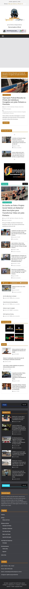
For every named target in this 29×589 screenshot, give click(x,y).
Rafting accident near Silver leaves (18, 287)
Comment (24, 283)
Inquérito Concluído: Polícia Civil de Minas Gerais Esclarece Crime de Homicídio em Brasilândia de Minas (19, 376)
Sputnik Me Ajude (7, 537)
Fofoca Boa (5, 548)
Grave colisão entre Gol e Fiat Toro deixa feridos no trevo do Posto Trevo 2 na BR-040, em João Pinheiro (18, 140)
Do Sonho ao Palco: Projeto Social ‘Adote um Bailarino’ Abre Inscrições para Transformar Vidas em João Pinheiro (13, 210)
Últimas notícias (5, 523)
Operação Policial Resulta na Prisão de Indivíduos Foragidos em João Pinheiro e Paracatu (14, 101)
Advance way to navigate (9, 308)
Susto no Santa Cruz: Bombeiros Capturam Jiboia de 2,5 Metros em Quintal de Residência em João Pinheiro (19, 428)
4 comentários (15, 239)
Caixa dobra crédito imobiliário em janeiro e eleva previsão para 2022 (13, 366)
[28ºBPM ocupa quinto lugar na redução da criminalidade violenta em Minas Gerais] (6, 454)
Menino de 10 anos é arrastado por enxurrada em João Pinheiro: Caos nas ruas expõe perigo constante (19, 463)
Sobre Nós (3, 555)
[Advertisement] (14, 52)
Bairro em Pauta (6, 534)
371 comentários (15, 310)
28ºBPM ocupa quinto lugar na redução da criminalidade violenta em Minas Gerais (19, 453)
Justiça (2, 517)
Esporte (4, 551)
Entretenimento (5, 546)
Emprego (5, 543)
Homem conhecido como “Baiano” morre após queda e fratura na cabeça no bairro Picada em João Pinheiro (18, 153)
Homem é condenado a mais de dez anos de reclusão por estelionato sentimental (13, 358)
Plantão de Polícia (6, 94)
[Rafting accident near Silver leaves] (6, 288)
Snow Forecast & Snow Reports (10, 302)
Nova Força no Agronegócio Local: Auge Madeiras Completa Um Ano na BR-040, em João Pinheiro (18, 271)
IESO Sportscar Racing (8, 314)
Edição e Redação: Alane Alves (18, 106)
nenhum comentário (17, 146)
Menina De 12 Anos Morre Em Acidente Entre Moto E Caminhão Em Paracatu (18, 418)
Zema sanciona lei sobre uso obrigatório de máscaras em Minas (19, 351)
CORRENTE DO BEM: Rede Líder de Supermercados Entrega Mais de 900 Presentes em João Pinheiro (18, 233)
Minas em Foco (6, 520)
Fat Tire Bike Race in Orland (9, 296)
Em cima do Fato (6, 531)
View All (25, 184)
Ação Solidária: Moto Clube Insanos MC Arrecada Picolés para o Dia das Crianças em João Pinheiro (19, 245)
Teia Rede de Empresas (7, 202)
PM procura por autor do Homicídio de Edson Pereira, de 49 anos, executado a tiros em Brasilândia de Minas (19, 474)
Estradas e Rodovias (7, 528)
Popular (6, 283)
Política (3, 514)
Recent (15, 283)
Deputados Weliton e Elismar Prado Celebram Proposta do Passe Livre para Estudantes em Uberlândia (19, 387)
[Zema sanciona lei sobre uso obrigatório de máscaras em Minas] (6, 352)
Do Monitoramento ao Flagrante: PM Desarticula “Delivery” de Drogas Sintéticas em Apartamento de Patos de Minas (18, 440)
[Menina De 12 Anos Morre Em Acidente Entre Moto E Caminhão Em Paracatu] (6, 419)
